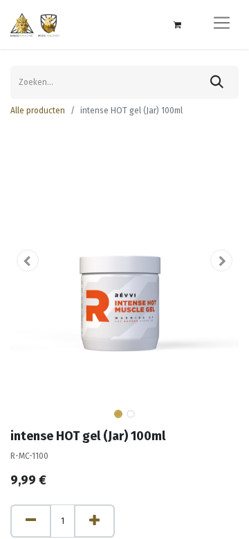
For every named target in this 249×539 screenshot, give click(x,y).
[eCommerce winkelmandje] (177, 25)
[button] (27, 260)
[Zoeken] (217, 82)
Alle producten (37, 110)
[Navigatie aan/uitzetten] (222, 25)
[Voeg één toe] (94, 521)
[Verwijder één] (30, 521)
